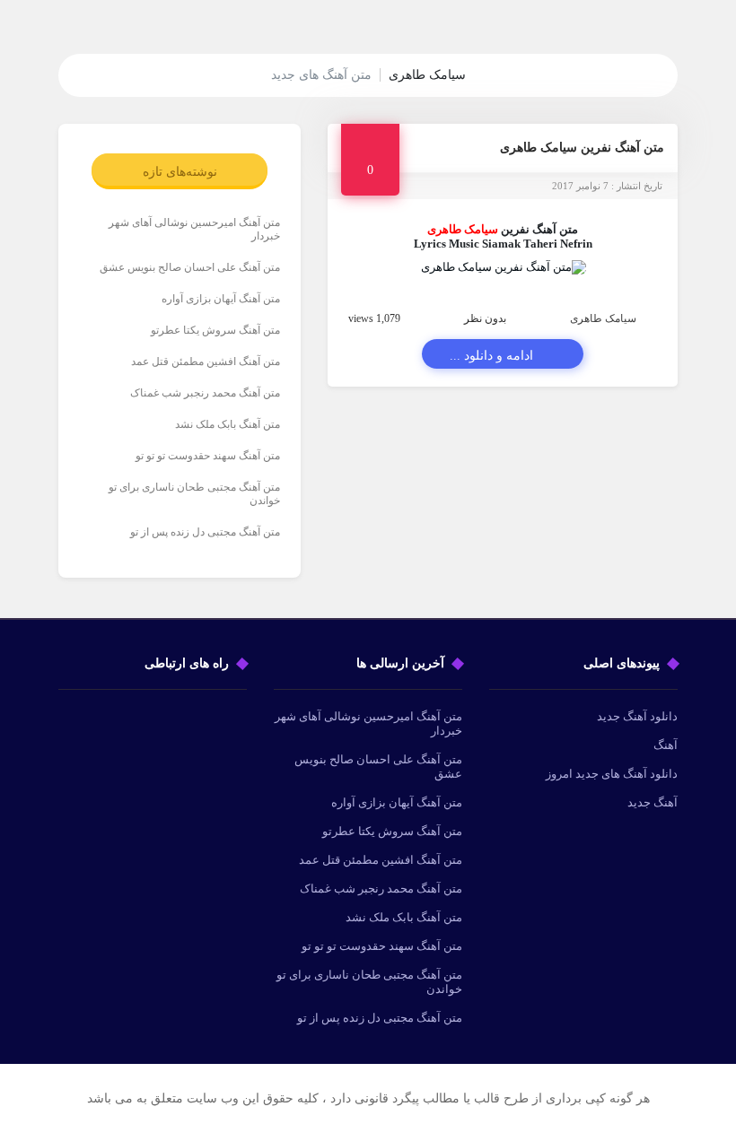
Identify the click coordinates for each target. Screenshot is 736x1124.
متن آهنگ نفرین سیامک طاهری (582, 147)
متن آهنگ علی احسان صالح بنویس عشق (190, 267)
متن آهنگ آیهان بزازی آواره (221, 298)
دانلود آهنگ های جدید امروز (612, 773)
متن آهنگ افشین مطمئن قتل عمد (205, 361)
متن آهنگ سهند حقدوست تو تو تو (208, 455)
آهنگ (665, 745)
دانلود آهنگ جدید (637, 716)
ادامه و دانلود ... (491, 355)
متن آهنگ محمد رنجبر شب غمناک (205, 393)
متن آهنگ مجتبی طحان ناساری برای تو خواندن (194, 494)
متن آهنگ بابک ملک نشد (227, 424)
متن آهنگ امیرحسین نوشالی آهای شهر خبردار (194, 229)
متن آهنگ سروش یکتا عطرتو (215, 330)
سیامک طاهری (603, 318)
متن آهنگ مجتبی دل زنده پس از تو (205, 532)
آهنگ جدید (652, 802)
